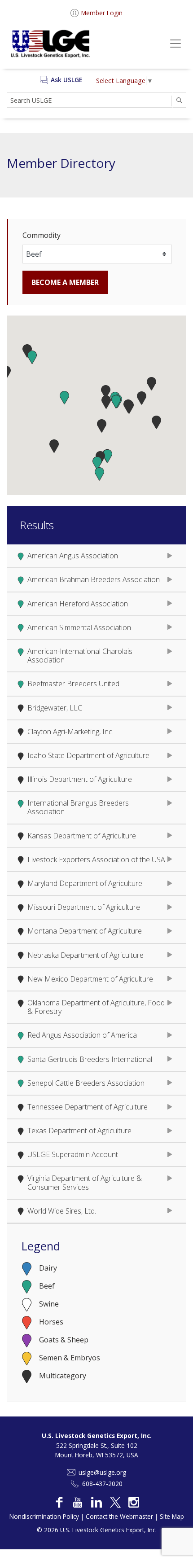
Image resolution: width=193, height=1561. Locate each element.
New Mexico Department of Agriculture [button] (90, 979)
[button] (32, 357)
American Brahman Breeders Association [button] (93, 579)
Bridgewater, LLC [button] (54, 708)
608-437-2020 (102, 1483)
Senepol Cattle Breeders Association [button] (86, 1083)
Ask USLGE (66, 79)
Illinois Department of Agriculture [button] (79, 779)
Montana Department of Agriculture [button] (84, 931)
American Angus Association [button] (72, 556)
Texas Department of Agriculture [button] (79, 1131)
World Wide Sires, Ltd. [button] (61, 1211)
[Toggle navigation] (172, 43)
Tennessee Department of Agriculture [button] (87, 1107)
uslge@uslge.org (102, 1472)
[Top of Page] (177, 1545)
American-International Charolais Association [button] (79, 655)
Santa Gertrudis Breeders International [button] (89, 1059)
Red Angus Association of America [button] (82, 1035)
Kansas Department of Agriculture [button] (81, 836)
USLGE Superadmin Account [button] (72, 1154)
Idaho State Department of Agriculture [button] (88, 755)
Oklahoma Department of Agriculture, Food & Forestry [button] (96, 1007)
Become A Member (65, 282)
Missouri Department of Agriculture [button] (83, 907)
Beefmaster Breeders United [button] (73, 683)
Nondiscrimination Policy (44, 1516)
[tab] (96, 556)
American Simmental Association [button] (79, 627)
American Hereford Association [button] (77, 604)
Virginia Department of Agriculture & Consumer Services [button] (84, 1182)
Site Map (172, 1516)
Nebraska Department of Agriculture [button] (85, 955)
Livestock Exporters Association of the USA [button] (96, 859)
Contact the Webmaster (119, 1516)
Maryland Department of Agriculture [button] (84, 883)
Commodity (41, 235)
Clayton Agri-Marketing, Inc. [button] (70, 732)
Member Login (101, 13)
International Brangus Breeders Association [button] (78, 807)
